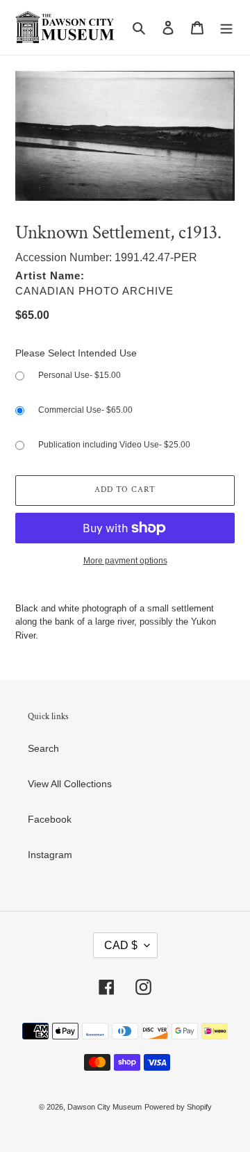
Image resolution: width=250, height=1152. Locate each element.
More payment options (125, 561)
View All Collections (70, 783)
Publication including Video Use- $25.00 (114, 445)
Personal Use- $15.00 (79, 375)
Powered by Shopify (178, 1107)
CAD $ (121, 945)
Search (43, 748)
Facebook (50, 819)
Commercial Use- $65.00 (85, 410)
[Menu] (226, 27)
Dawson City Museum (104, 1107)
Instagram (50, 854)
